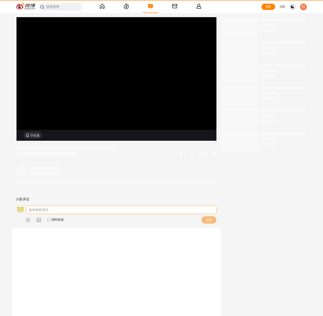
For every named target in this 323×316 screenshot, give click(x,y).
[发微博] (303, 7)
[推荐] (126, 7)
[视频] (150, 7)
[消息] (174, 7)
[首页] (102, 7)
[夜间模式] (292, 7)
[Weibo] (26, 6)
